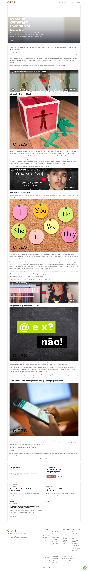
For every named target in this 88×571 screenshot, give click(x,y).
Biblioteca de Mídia (47, 567)
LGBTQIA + (48, 197)
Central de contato (66, 560)
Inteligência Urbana (45, 538)
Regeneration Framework (65, 537)
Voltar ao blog (51, 476)
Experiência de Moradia (75, 541)
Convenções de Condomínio (75, 546)
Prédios (73, 535)
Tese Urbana (55, 535)
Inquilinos (54, 560)
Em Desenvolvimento (76, 537)
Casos (63, 543)
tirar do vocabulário (45, 455)
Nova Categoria (55, 537)
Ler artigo (11, 501)
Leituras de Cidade (47, 564)
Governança (55, 541)
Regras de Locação (76, 548)
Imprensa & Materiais (55, 544)
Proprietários (71, 2)
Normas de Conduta (74, 551)
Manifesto (54, 533)
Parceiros (54, 562)
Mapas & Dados (46, 566)
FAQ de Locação (75, 543)
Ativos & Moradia (47, 535)
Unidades (64, 2)
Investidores (78, 2)
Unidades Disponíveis (74, 532)
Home (60, 2)
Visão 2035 (54, 539)
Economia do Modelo (65, 541)
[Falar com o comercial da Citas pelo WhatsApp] (85, 568)
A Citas (44, 532)
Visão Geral (55, 532)
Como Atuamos (46, 533)
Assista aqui (12, 279)
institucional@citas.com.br (68, 558)
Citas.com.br (62, 163)
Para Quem (45, 541)
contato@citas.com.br (67, 556)
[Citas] (11, 2)
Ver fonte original (62, 476)
